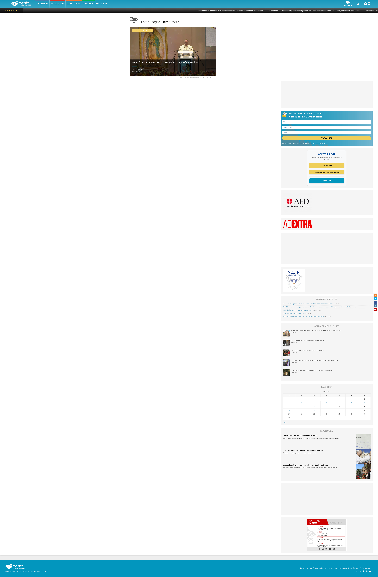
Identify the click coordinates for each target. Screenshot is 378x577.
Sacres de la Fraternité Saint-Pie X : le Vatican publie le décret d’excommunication (315, 330)
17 (289, 410)
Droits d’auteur (353, 568)
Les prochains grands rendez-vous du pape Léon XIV (303, 450)
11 (301, 406)
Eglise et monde (74, 4)
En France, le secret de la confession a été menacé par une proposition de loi (314, 360)
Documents (88, 4)
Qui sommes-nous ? (307, 568)
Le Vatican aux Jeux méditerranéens (294, 313)
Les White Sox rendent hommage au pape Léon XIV (322, 11)
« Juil (284, 422)
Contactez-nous (365, 568)
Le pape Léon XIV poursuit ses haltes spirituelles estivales (305, 465)
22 (352, 410)
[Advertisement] (327, 94)
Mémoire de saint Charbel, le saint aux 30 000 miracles (307, 350)
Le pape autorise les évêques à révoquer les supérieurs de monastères (312, 370)
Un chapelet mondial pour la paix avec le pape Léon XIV (308, 340)
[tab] (317, 522)
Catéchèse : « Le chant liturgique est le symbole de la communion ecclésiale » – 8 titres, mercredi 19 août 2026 (250, 11)
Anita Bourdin (136, 71)
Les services (329, 568)
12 (314, 406)
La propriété (319, 568)
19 (314, 410)
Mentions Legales (341, 568)
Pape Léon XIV (42, 4)
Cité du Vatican (57, 4)
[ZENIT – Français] (23, 4)
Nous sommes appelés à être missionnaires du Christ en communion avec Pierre (166, 11)
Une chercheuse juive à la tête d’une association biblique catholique (303, 316)
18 (301, 410)
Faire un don (101, 4)
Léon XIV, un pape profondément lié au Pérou (300, 435)
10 (289, 406)
